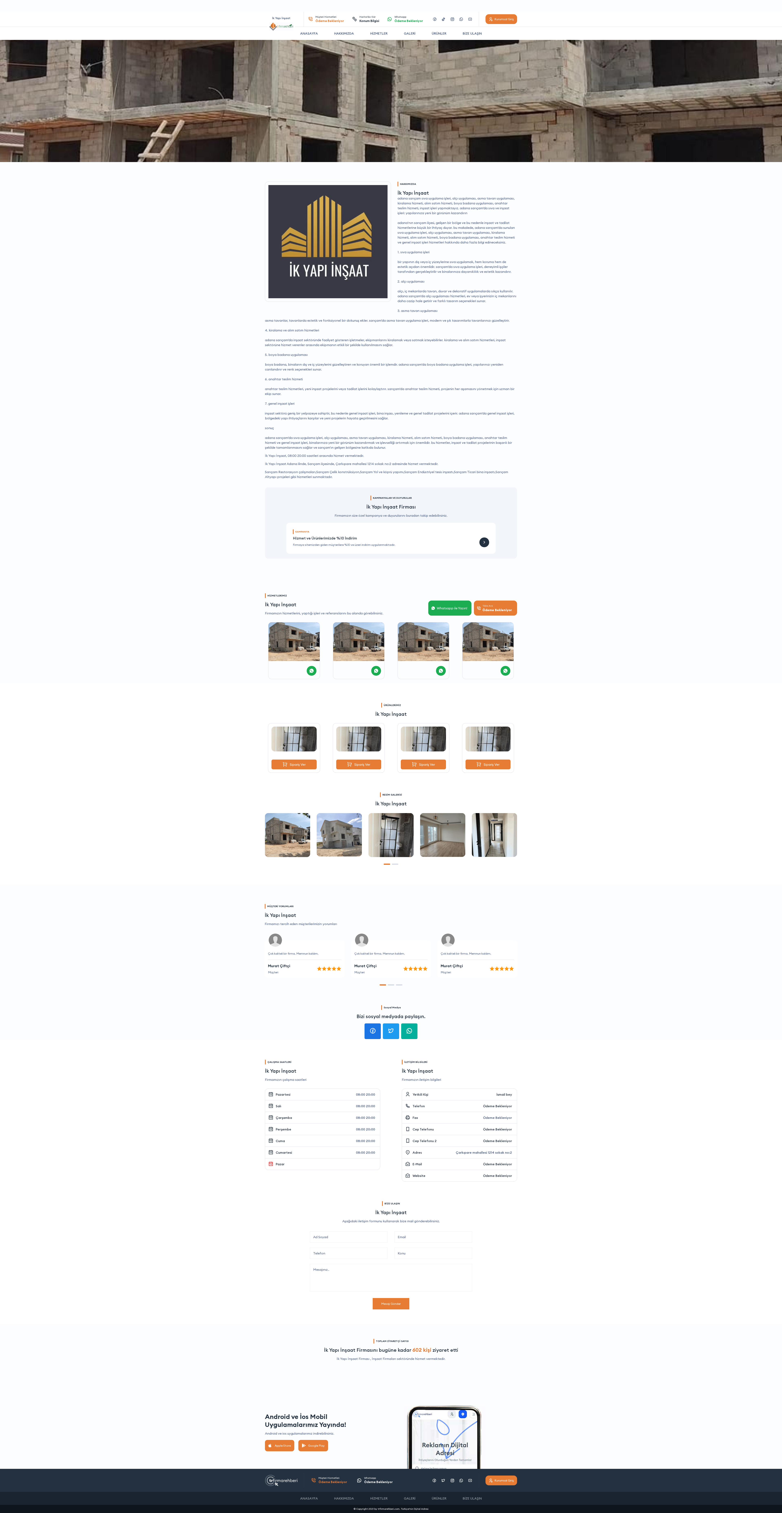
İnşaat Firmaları (384, 1359)
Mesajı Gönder (391, 1304)
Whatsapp (408, 19)
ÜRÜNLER (439, 33)
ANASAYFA (309, 33)
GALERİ (409, 33)
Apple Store (283, 1445)
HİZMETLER (379, 33)
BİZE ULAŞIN (472, 33)
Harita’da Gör (369, 19)
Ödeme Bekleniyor (497, 1106)
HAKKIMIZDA (344, 33)
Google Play (316, 1445)
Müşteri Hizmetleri (329, 19)
